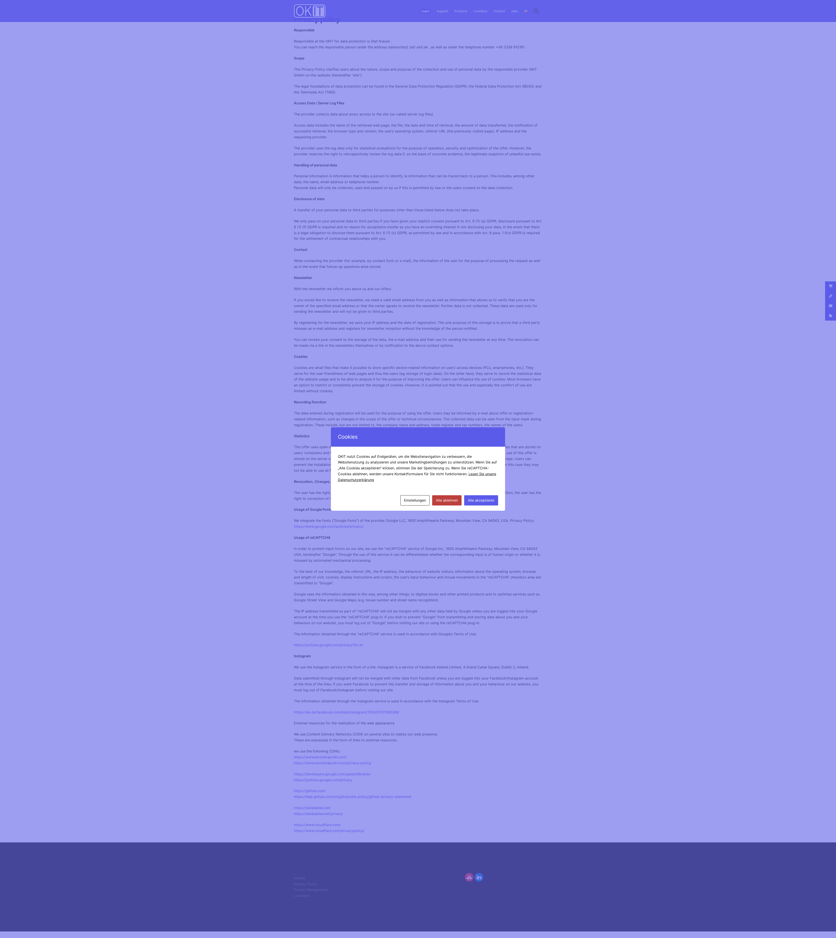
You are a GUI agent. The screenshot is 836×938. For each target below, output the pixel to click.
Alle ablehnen (447, 500)
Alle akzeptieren (481, 500)
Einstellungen (415, 500)
